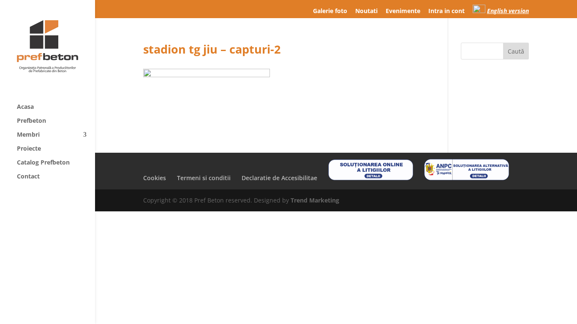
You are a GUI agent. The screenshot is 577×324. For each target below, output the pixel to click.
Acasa (25, 107)
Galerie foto (330, 11)
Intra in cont (446, 11)
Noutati (366, 11)
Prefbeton (31, 121)
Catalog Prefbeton (43, 162)
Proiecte (29, 149)
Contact (28, 176)
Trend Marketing (315, 200)
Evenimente (403, 11)
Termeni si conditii (204, 178)
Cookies (154, 178)
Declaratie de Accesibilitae (279, 178)
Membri (28, 135)
